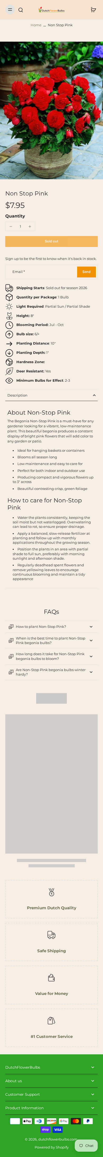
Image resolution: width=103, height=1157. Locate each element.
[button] (51, 241)
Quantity (15, 216)
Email (18, 272)
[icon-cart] (92, 9)
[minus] (11, 226)
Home (36, 25)
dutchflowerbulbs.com (57, 1139)
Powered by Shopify (52, 1147)
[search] (20, 9)
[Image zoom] (51, 110)
